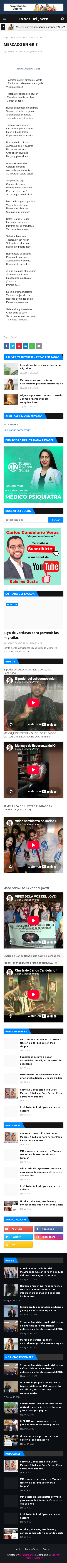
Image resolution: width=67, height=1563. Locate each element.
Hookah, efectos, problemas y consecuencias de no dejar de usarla (41, 1203)
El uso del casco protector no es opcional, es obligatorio (39, 1438)
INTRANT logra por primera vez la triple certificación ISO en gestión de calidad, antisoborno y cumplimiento (40, 1388)
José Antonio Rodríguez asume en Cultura (40, 1109)
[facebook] (49, 1229)
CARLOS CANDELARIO (17, 51)
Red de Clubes (32, 1549)
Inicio (18, 1549)
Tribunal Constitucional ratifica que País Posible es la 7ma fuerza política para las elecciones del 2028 (41, 1325)
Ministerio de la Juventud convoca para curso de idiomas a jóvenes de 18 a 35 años (41, 1172)
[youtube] (18, 1229)
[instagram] (49, 1237)
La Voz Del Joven (33, 18)
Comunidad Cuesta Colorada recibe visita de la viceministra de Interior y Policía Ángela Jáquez (41, 1407)
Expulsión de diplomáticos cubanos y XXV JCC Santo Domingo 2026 (41, 1308)
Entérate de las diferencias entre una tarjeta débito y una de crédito (41, 1076)
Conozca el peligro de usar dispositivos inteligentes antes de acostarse (40, 1060)
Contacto (47, 1549)
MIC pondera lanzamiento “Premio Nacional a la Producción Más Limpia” (40, 1043)
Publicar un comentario (17, 430)
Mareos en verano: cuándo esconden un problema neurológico (41, 382)
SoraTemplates (26, 1554)
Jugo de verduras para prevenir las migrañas (40, 366)
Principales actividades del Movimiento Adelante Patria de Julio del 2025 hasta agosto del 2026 (41, 1272)
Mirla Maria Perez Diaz (30, 69)
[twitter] (18, 1237)
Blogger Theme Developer (42, 1556)
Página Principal (12, 37)
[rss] (18, 1244)
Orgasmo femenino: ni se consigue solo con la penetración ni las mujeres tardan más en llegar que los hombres (41, 1291)
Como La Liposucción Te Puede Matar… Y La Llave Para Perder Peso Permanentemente (41, 1093)
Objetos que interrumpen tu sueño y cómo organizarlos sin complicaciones (41, 399)
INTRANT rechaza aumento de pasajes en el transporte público (39, 1423)
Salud (24, 37)
